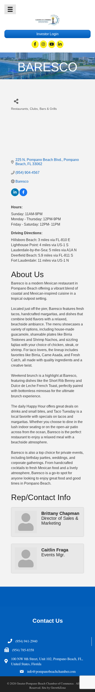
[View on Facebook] (23, 195)
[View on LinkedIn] (15, 195)
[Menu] (10, 9)
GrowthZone (58, 688)
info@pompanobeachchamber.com (51, 671)
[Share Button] (16, 101)
